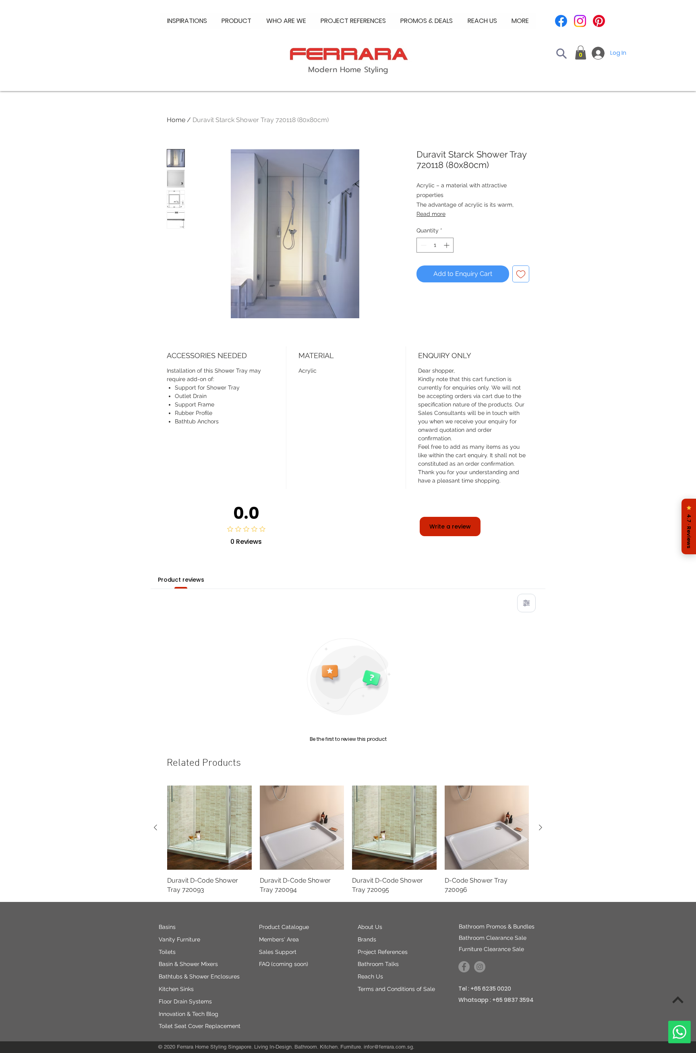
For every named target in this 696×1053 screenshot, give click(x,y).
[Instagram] (580, 21)
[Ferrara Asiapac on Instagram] (479, 966)
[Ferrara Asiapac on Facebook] (464, 966)
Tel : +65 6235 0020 (484, 989)
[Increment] (447, 245)
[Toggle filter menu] (526, 603)
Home (176, 120)
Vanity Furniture (179, 939)
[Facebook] (561, 21)
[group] (348, 840)
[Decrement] (423, 245)
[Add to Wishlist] (520, 273)
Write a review (450, 526)
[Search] (561, 54)
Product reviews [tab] (181, 580)
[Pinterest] (599, 21)
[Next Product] (540, 827)
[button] (286, 21)
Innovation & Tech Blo (187, 1014)
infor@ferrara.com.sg (388, 1047)
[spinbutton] (435, 245)
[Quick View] (209, 828)
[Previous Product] (155, 827)
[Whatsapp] (679, 1032)
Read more (430, 214)
